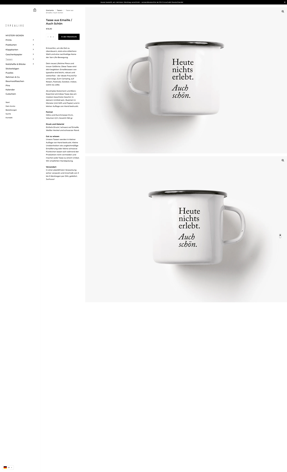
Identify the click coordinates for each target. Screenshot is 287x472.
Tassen (59, 10)
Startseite (50, 10)
